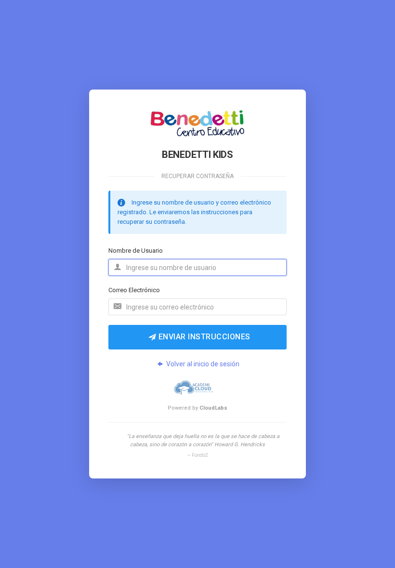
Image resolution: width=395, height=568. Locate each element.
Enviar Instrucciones (203, 336)
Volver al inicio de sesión (202, 364)
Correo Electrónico (134, 290)
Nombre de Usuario (135, 250)
